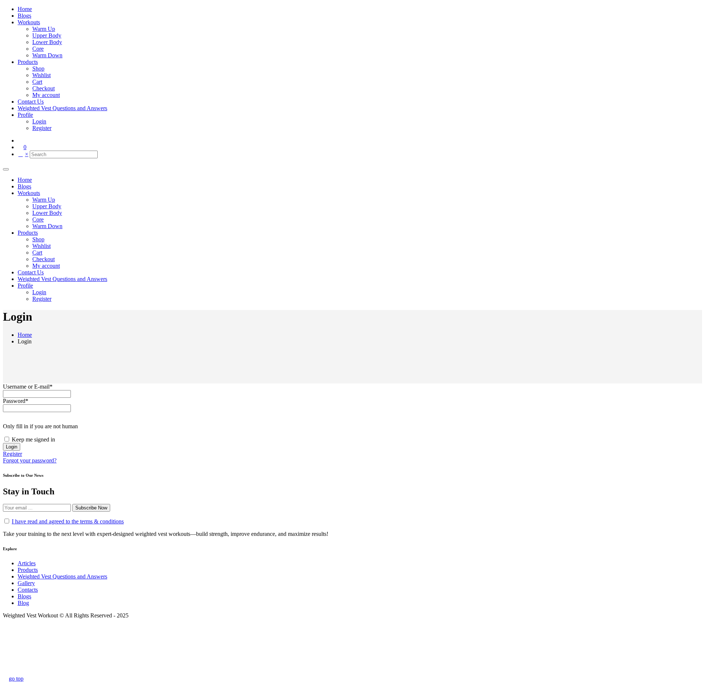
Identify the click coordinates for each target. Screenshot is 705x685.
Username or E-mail (28, 386)
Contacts (28, 590)
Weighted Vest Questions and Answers (62, 576)
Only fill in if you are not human (40, 426)
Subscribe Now (91, 508)
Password (15, 401)
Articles (27, 563)
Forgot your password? (30, 460)
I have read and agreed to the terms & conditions (68, 521)
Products (28, 570)
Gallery (26, 583)
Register (12, 454)
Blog (23, 603)
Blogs (24, 596)
